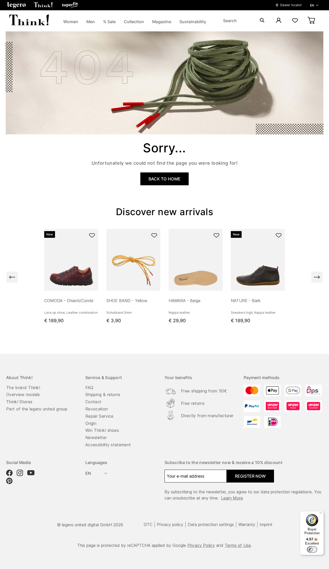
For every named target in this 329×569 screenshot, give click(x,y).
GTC (148, 524)
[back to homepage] (29, 20)
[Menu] (321, 514)
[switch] (312, 549)
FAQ (89, 387)
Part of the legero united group (36, 409)
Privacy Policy (201, 545)
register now (250, 476)
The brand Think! (23, 387)
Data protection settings (211, 524)
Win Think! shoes (102, 430)
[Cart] (311, 20)
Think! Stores (19, 401)
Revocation (96, 409)
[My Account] (278, 20)
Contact (93, 401)
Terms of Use (238, 545)
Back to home (165, 178)
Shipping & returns (103, 394)
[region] (164, 277)
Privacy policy (170, 524)
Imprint (266, 524)
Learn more (232, 498)
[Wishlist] (295, 20)
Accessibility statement (108, 444)
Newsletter (96, 437)
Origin (90, 423)
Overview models (23, 394)
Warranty (246, 524)
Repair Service (99, 416)
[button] (16, 5)
